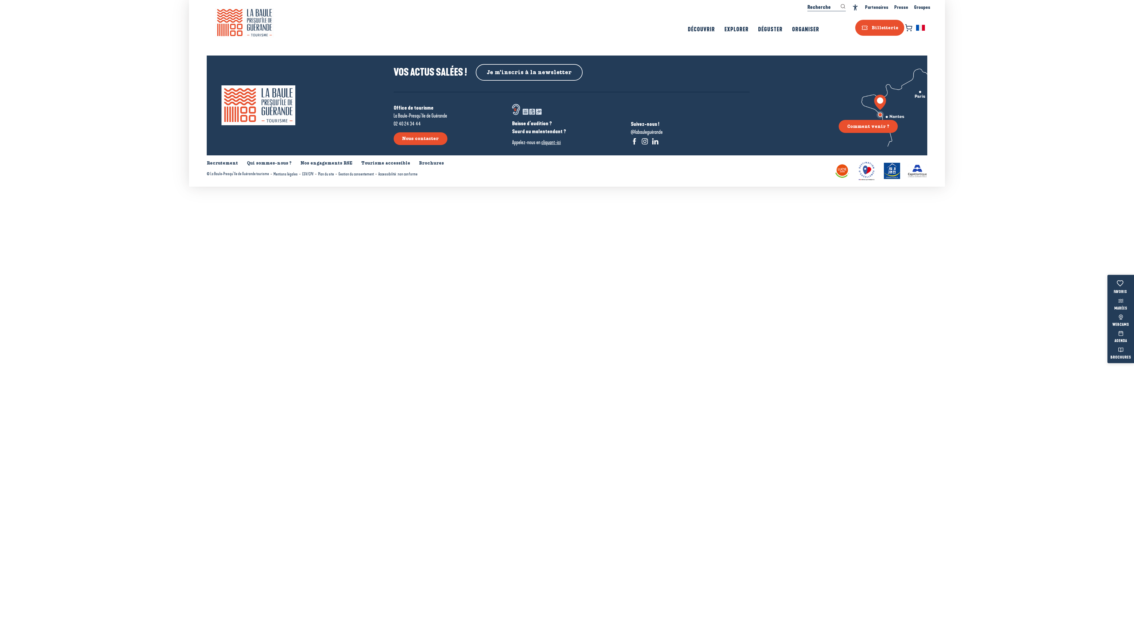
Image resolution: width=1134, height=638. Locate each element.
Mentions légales (285, 174)
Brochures (1120, 357)
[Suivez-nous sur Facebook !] (634, 141)
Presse (901, 7)
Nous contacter (420, 138)
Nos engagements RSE (326, 163)
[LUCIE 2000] (842, 170)
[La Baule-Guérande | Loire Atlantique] (244, 23)
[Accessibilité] (855, 7)
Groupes (922, 7)
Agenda (1121, 341)
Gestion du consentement (356, 174)
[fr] (921, 28)
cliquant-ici (551, 142)
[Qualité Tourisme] (866, 170)
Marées (1120, 308)
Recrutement (222, 163)
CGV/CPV (308, 174)
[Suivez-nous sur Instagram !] (645, 141)
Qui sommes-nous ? (269, 163)
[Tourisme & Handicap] (892, 170)
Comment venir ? (868, 126)
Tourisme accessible (385, 163)
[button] (921, 28)
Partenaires (876, 7)
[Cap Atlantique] (917, 170)
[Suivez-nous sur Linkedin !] (655, 141)
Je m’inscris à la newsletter (529, 72)
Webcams (1120, 325)
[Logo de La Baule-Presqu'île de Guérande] (258, 105)
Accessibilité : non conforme (398, 174)
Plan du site (326, 174)
